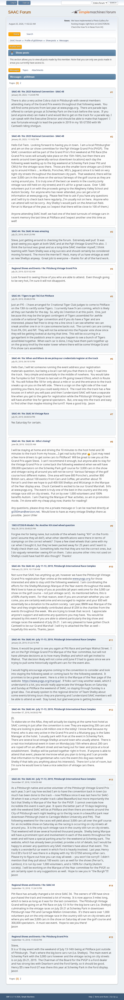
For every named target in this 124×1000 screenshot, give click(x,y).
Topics (25, 70)
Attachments (37, 70)
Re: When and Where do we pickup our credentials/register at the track (60, 358)
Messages (14, 70)
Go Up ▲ (114, 996)
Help (91, 996)
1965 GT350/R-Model (23, 525)
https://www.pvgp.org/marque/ (41, 681)
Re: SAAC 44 (48, 884)
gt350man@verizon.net (25, 511)
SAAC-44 (16, 231)
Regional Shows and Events (26, 268)
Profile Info (15, 46)
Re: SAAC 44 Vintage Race (35, 413)
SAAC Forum (19, 12)
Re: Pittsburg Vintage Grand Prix (59, 268)
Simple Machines (28, 997)
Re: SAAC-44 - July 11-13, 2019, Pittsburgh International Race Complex (59, 566)
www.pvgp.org (81, 578)
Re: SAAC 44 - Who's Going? (36, 441)
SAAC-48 (16, 91)
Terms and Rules (101, 996)
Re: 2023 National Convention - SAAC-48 (43, 91)
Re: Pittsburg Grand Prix (55, 936)
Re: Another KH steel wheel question (55, 525)
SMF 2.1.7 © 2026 (13, 997)
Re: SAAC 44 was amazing (35, 231)
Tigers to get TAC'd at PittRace (38, 295)
